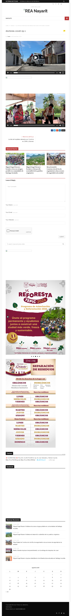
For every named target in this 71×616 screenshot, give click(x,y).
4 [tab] (37, 356)
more (63, 130)
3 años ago (52, 460)
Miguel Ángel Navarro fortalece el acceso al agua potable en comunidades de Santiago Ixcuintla (14, 170)
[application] (35, 57)
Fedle (8, 36)
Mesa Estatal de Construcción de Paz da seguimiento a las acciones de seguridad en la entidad (55, 170)
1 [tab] (31, 356)
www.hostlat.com (20, 609)
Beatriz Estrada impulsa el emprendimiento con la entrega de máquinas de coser (36, 550)
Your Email (11, 212)
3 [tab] (35, 356)
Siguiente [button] (63, 317)
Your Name (12, 205)
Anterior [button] (8, 317)
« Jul (7, 591)
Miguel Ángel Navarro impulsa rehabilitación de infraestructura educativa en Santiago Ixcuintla (39, 558)
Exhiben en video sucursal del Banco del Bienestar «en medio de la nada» (30, 1)
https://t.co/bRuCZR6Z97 (28, 460)
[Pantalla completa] (63, 73)
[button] (35, 57)
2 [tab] (33, 356)
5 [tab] (39, 356)
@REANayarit (42, 460)
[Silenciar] (60, 73)
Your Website (12, 220)
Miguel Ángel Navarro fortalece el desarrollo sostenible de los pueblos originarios (34, 170)
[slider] (34, 72)
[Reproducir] (8, 73)
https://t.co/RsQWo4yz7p (13, 460)
